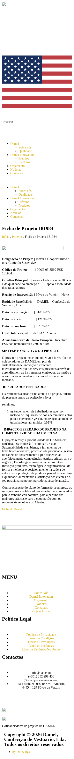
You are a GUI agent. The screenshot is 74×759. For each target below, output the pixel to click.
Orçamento (17, 166)
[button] (37, 180)
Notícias (15, 169)
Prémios (23, 158)
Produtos (24, 162)
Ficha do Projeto (12, 509)
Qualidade (25, 151)
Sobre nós (24, 147)
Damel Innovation (22, 154)
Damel (14, 143)
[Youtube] (18, 702)
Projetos (17, 236)
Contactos (16, 173)
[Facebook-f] (7, 702)
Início (5, 236)
